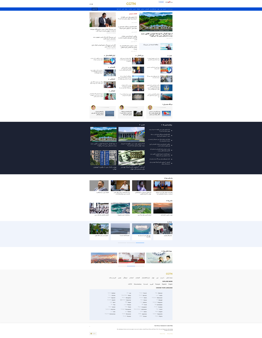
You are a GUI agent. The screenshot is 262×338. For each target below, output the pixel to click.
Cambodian (158, 304)
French (143, 293)
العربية (151, 284)
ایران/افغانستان (146, 277)
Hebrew (143, 302)
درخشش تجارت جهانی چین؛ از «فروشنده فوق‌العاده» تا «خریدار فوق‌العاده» (96, 71)
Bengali (159, 300)
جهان (153, 277)
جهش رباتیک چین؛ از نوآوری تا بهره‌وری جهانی (105, 168)
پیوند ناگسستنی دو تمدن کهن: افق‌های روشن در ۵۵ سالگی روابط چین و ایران (154, 113)
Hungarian (142, 307)
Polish (128, 307)
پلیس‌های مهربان (168, 235)
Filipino (158, 316)
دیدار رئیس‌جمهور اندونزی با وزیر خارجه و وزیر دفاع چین (153, 59)
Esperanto (157, 314)
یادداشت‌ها (168, 178)
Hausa (143, 300)
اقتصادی (138, 277)
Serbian (111, 293)
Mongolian (126, 297)
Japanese (142, 314)
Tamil (112, 302)
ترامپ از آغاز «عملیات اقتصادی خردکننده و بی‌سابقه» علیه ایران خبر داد (125, 86)
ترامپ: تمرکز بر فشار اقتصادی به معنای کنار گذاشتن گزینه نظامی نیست (125, 69)
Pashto (128, 311)
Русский (145, 284)
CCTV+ (130, 284)
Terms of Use (162, 333)
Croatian (158, 307)
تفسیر (119, 277)
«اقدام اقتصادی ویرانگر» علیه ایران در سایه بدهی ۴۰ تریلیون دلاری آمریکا (126, 113)
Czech (159, 309)
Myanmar (125, 300)
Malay (126, 295)
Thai (113, 304)
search (94, 9)
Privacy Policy (170, 333)
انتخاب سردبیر (133, 13)
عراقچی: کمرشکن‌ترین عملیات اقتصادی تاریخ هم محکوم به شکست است (160, 145)
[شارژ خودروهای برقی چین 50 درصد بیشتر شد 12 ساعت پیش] (155, 21)
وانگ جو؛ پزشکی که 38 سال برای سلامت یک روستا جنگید (96, 82)
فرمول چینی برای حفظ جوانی (101, 235)
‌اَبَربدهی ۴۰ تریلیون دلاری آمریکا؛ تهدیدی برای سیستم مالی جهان (160, 163)
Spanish (111, 297)
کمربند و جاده (112, 277)
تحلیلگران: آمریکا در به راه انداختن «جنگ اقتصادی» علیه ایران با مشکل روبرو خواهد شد (124, 78)
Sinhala (111, 295)
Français (157, 284)
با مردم (162, 277)
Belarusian (157, 297)
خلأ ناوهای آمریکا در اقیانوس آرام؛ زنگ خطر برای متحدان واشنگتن (97, 113)
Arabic (159, 295)
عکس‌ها (170, 200)
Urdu (113, 311)
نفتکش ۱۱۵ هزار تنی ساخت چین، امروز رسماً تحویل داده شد (153, 95)
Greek (143, 297)
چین (157, 277)
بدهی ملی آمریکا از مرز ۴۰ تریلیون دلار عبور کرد (125, 94)
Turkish (111, 307)
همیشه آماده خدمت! (124, 235)
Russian (127, 316)
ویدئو (170, 222)
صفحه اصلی (169, 277)
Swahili (111, 300)
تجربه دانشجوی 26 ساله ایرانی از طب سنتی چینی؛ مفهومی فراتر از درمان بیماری (96, 95)
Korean (143, 316)
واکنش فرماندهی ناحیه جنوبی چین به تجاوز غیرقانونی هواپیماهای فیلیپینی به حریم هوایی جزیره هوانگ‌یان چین (153, 87)
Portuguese (126, 309)
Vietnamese (110, 314)
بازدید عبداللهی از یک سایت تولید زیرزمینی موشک (96, 59)
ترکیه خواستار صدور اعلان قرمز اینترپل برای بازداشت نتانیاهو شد (125, 60)
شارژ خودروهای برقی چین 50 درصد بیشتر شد (153, 77)
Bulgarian (157, 302)
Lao (129, 293)
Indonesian (140, 309)
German (143, 295)
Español (164, 284)
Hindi (144, 304)
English (170, 284)
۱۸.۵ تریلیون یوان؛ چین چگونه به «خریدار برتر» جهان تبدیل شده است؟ (159, 130)
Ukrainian (110, 309)
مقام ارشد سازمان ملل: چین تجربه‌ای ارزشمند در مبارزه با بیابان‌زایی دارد (159, 140)
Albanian (158, 293)
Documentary (137, 284)
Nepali (128, 302)
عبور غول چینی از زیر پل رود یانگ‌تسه (144, 236)
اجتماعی (131, 277)
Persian (127, 304)
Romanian (126, 314)
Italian (143, 311)
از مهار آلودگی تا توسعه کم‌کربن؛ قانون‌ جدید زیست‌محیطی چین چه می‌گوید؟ (160, 154)
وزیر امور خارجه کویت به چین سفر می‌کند (153, 68)
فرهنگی (125, 277)
